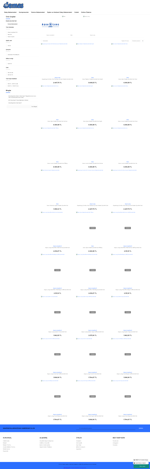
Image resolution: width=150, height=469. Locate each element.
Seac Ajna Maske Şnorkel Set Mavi (127, 79)
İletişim (5, 443)
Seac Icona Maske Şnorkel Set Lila (127, 163)
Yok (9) (9, 45)
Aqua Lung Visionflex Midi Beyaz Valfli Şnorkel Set (57, 289)
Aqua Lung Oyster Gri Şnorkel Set (57, 331)
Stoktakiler (45, 40)
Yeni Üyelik (79, 443)
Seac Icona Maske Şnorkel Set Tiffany (57, 163)
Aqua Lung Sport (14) (12, 32)
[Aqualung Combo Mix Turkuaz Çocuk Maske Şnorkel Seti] (92, 185)
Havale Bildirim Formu (9, 447)
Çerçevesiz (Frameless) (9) (13, 54)
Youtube (115, 445)
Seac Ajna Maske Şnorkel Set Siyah (92, 121)
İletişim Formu (7, 445)
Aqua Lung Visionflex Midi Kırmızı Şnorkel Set (57, 247)
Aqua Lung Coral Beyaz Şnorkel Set (57, 416)
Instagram (115, 443)
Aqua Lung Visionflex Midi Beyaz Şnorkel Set (92, 289)
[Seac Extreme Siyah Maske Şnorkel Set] (57, 185)
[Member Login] (130, 5)
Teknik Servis (6, 449)
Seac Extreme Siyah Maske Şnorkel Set (57, 205)
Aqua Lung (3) (11, 36)
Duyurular (5, 451)
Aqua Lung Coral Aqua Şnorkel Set (127, 416)
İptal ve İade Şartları (45, 445)
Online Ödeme (86, 12)
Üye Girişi (78, 445)
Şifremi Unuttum (80, 447)
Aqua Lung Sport (57, 246)
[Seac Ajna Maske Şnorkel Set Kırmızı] (57, 101)
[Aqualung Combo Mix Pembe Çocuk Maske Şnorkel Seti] (57, 59)
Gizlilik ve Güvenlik (44, 443)
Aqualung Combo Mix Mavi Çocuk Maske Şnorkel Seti (127, 205)
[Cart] (145, 5)
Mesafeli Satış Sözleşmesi (46, 441)
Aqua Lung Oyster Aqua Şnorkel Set (128, 331)
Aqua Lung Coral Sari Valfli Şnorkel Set (57, 374)
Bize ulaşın (142, 466)
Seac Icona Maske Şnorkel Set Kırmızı (92, 163)
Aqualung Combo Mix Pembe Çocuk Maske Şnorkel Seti (57, 79)
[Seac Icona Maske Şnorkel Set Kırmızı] (92, 143)
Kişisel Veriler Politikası (46, 447)
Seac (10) (10, 34)
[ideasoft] (67, 468)
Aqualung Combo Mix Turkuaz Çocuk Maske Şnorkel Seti (92, 205)
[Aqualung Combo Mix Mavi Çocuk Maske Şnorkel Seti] (127, 185)
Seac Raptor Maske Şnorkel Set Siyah (92, 79)
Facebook (115, 441)
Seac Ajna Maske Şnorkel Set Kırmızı (57, 121)
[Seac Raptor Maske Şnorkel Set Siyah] (92, 59)
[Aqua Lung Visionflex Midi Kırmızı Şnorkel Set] (57, 228)
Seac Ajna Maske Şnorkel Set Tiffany (92, 247)
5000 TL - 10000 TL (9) (13, 86)
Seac (92, 77)
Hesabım (78, 441)
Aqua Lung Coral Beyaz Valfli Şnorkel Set (128, 374)
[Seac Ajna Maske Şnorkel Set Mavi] (127, 59)
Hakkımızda (6, 441)
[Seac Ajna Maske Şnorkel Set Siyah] (92, 101)
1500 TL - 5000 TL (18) (13, 83)
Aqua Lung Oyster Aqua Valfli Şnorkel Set (92, 331)
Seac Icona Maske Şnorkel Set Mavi (127, 121)
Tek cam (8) (10, 72)
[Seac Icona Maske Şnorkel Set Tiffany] (57, 143)
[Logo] (13, 5)
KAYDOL (141, 428)
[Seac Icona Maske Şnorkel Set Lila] (127, 143)
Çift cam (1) (10, 74)
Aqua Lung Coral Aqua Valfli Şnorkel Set (92, 416)
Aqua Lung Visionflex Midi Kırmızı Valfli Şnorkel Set (127, 247)
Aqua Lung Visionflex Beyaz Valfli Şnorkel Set (128, 289)
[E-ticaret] (74, 468)
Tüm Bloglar (34, 106)
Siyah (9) (10, 63)
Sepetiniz (78, 449)
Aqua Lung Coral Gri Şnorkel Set (92, 374)
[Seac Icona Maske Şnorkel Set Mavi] (127, 101)
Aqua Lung (57, 77)
